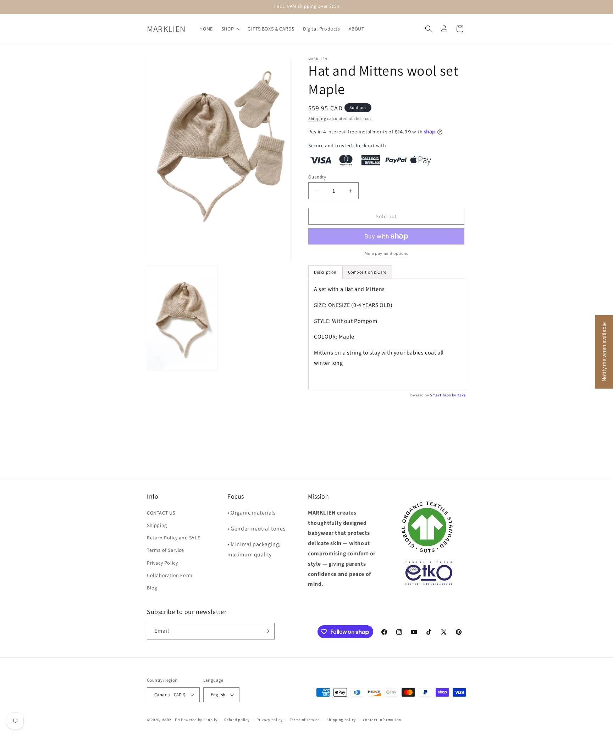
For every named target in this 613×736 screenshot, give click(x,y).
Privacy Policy (162, 563)
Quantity (317, 177)
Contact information (382, 719)
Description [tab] (325, 272)
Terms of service (305, 719)
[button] (230, 28)
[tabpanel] (387, 334)
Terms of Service (165, 550)
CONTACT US (161, 513)
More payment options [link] (386, 253)
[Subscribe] (266, 631)
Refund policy (236, 719)
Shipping (317, 118)
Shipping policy (341, 719)
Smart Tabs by (443, 394)
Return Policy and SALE (173, 537)
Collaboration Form (170, 575)
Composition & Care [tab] (367, 272)
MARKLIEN (170, 719)
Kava (461, 394)
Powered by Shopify (199, 719)
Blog (152, 587)
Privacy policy (269, 719)
